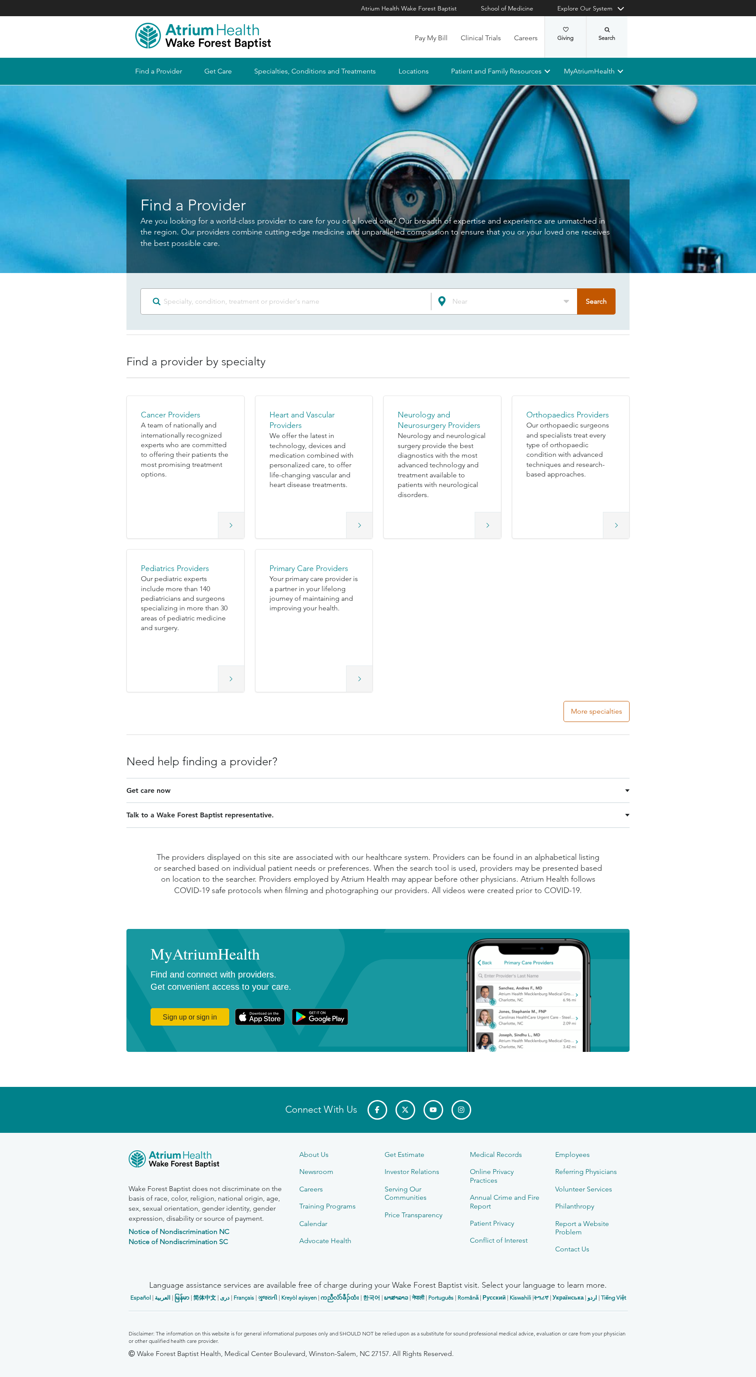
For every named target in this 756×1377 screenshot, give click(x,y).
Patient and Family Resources (496, 71)
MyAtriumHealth (589, 71)
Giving (565, 38)
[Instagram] (461, 1110)
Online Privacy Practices (492, 1175)
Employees (572, 1154)
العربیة (163, 1297)
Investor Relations (412, 1171)
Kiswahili (520, 1297)
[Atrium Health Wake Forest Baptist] (203, 36)
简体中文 (204, 1297)
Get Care (218, 71)
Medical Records (496, 1154)
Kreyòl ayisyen (299, 1297)
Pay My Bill (431, 38)
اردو (592, 1297)
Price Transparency (413, 1215)
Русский (494, 1297)
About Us (314, 1154)
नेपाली (418, 1297)
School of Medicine (507, 8)
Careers (526, 38)
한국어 (371, 1297)
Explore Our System (584, 8)
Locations (413, 71)
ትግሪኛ (541, 1297)
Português (441, 1297)
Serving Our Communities (406, 1193)
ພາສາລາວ (396, 1297)
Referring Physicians (586, 1171)
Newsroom (316, 1171)
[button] (185, 467)
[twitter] (405, 1110)
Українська (568, 1297)
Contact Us (572, 1249)
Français (244, 1297)
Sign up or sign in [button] (190, 1017)
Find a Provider (158, 71)
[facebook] (377, 1110)
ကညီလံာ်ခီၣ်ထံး (340, 1297)
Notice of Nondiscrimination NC (179, 1231)
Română (468, 1297)
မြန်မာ (182, 1297)
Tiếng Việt (613, 1297)
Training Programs (327, 1206)
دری (225, 1297)
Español (140, 1297)
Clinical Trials (481, 38)
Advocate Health (325, 1241)
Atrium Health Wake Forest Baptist (409, 8)
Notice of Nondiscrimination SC (178, 1241)
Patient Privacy (492, 1223)
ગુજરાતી (267, 1297)
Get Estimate (404, 1154)
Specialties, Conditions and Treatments (315, 71)
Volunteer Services (583, 1189)
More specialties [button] (596, 711)
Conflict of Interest (499, 1240)
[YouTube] (433, 1110)
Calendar (313, 1223)
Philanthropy (574, 1206)
